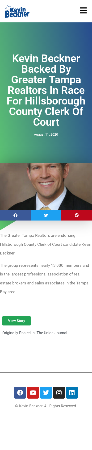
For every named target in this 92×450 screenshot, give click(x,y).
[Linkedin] (72, 393)
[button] (15, 215)
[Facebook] (20, 393)
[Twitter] (46, 393)
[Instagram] (59, 393)
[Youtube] (33, 393)
